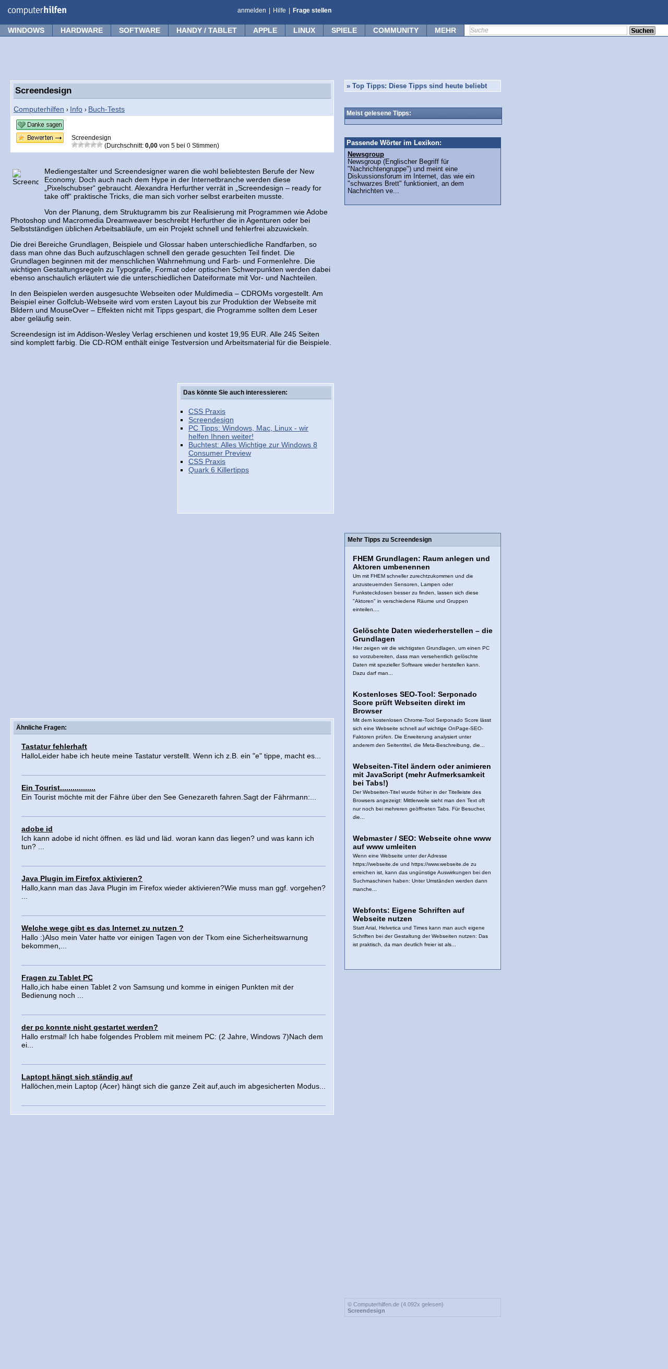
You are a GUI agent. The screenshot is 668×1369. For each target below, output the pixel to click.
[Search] (642, 31)
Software (139, 30)
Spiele (344, 30)
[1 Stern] (74, 144)
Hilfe (279, 10)
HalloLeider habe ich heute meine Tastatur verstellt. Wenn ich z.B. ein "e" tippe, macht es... (171, 756)
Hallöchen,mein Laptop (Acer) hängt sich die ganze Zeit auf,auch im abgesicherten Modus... (173, 1086)
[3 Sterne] (87, 144)
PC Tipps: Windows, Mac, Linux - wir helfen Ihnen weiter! (248, 432)
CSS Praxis (206, 411)
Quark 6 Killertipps (218, 470)
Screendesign (211, 419)
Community (396, 30)
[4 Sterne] (93, 144)
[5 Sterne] (100, 144)
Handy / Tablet (206, 30)
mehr (445, 30)
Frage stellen (312, 10)
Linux (304, 30)
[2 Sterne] (81, 144)
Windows (26, 30)
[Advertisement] (88, 539)
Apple (265, 30)
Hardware (82, 30)
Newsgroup (366, 154)
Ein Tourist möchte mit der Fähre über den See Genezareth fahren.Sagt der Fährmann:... (168, 797)
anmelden (251, 10)
